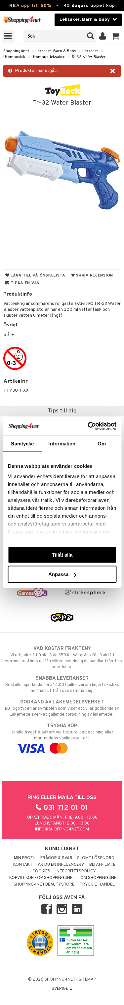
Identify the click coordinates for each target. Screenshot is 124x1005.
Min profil (25, 858)
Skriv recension (94, 275)
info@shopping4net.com (62, 829)
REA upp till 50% (30, 6)
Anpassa (58, 574)
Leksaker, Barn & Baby (55, 51)
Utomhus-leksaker (48, 57)
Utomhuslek (14, 57)
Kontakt (22, 864)
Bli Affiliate (102, 864)
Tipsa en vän (25, 283)
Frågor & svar (56, 858)
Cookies (41, 871)
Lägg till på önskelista (37, 275)
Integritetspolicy (76, 871)
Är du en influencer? (61, 864)
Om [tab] (102, 443)
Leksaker (90, 51)
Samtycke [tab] (22, 443)
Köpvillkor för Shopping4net (42, 878)
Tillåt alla (62, 554)
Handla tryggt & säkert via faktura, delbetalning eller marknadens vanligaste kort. (62, 732)
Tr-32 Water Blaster (88, 57)
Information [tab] (61, 443)
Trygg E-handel (97, 884)
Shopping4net (16, 51)
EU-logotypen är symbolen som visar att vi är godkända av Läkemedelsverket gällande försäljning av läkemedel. (62, 708)
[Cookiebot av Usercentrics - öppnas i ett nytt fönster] (88, 426)
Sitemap (87, 979)
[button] (115, 36)
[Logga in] (103, 36)
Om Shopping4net (99, 878)
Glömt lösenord (95, 858)
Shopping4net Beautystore (44, 884)
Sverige (60, 988)
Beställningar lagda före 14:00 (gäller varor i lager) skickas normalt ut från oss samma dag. (62, 684)
